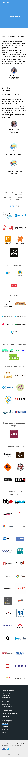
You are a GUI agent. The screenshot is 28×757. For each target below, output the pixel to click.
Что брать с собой (7, 706)
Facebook (5, 729)
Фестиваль (5, 695)
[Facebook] (3, 749)
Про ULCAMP (6, 693)
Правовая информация (9, 713)
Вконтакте (5, 726)
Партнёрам (5, 716)
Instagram (5, 724)
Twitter (4, 732)
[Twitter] (8, 749)
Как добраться (6, 704)
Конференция (6, 697)
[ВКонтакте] (5, 749)
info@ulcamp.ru (20, 743)
